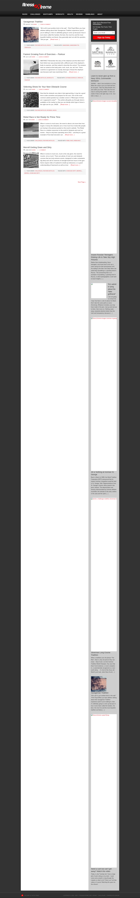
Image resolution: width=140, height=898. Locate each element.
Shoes (54, 110)
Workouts (60, 14)
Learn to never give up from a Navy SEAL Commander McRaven (103, 78)
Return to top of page (31, 895)
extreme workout (71, 77)
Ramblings (90, 14)
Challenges (35, 14)
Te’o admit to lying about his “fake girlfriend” (112, 289)
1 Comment (42, 150)
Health (70, 14)
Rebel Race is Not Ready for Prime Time (41, 117)
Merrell (79, 170)
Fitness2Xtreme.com (85, 895)
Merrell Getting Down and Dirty (37, 147)
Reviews (79, 14)
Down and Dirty (71, 170)
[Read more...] (55, 39)
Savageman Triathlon (33, 22)
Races (24, 14)
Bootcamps (48, 14)
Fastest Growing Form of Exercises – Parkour (44, 54)
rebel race (69, 140)
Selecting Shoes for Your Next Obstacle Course (45, 87)
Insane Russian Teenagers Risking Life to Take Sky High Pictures (103, 257)
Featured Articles (40, 45)
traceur (27, 80)
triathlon (27, 47)
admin (35, 24)
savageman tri (74, 45)
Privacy (94, 895)
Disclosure (101, 895)
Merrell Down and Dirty (32, 173)
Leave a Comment (45, 24)
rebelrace (77, 140)
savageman (66, 45)
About (99, 14)
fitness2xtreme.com (70, 6)
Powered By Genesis (112, 895)
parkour (80, 77)
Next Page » (82, 182)
